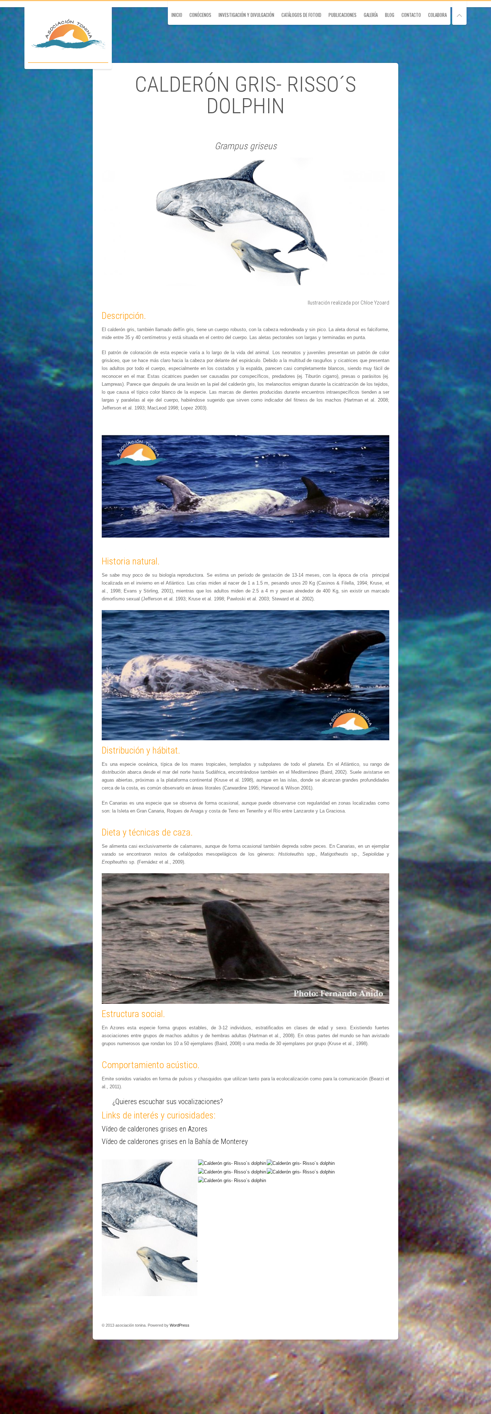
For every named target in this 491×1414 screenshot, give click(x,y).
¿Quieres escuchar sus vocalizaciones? (168, 1101)
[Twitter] (374, 1325)
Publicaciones (343, 14)
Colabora (437, 14)
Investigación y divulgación (246, 14)
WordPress (179, 1325)
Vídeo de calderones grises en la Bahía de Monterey (175, 1141)
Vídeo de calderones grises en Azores (154, 1129)
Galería (371, 14)
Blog (389, 14)
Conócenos (200, 14)
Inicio (176, 14)
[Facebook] (363, 1325)
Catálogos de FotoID (301, 14)
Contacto (411, 14)
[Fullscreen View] (459, 12)
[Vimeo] (384, 1325)
